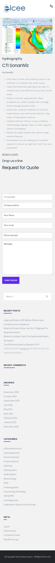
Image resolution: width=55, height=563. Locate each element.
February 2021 (10, 417)
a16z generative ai (12, 448)
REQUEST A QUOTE (10, 154)
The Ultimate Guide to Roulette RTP (21, 344)
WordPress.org (11, 539)
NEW (6, 482)
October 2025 (10, 396)
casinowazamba (11, 452)
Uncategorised (11, 500)
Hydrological (10, 474)
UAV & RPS (9, 495)
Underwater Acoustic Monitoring (19, 504)
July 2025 (8, 404)
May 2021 (8, 409)
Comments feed (11, 534)
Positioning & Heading (15, 491)
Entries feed (10, 530)
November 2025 (11, 392)
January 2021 (10, 422)
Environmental (11, 461)
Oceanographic (11, 487)
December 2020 (11, 426)
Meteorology (10, 478)
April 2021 (8, 413)
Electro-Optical (11, 457)
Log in (7, 526)
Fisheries (8, 465)
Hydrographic (10, 469)
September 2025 (12, 400)
